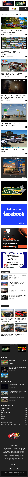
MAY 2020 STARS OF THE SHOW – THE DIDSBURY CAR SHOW (12, 74)
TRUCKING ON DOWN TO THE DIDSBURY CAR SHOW (11, 124)
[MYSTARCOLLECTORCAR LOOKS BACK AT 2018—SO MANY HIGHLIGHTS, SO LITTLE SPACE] (14, 86)
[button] (2, 9)
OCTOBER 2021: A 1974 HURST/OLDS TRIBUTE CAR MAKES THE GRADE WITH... (7, 334)
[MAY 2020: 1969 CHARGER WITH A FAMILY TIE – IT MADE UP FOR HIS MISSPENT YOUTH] (21, 327)
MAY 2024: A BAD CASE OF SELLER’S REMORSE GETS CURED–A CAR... (20, 320)
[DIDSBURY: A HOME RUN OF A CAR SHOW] (14, 139)
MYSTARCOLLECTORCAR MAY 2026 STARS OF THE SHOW (13, 31)
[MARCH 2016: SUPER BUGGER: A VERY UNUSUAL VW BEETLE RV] (4, 393)
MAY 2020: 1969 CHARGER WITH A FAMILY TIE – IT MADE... (20, 334)
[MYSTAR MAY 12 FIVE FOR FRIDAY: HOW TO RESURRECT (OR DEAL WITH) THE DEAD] (4, 297)
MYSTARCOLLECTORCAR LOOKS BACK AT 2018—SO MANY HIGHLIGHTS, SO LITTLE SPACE (13, 97)
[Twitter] (17, 469)
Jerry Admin (3, 34)
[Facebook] (10, 469)
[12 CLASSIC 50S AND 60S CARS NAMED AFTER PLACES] (4, 369)
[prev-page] (2, 339)
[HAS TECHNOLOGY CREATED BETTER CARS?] (4, 375)
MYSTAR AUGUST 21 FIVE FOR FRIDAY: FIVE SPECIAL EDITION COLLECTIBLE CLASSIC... (17, 362)
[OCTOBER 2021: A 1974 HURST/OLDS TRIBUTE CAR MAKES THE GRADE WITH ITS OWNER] (7, 327)
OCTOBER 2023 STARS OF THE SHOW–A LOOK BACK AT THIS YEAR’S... (11, 52)
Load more (13, 301)
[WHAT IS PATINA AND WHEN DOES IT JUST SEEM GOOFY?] (4, 399)
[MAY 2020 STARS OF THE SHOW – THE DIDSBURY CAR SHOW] (14, 65)
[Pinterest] (14, 469)
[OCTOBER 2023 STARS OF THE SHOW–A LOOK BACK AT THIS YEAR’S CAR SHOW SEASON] (14, 43)
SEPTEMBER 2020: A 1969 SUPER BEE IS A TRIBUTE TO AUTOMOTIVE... (7, 320)
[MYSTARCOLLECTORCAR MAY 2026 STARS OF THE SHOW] (14, 23)
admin (2, 76)
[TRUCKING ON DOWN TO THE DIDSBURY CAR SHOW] (14, 112)
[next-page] (4, 339)
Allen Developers (17, 474)
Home (2, 12)
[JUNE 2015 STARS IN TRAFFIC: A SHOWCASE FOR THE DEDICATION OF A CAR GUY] (4, 290)
